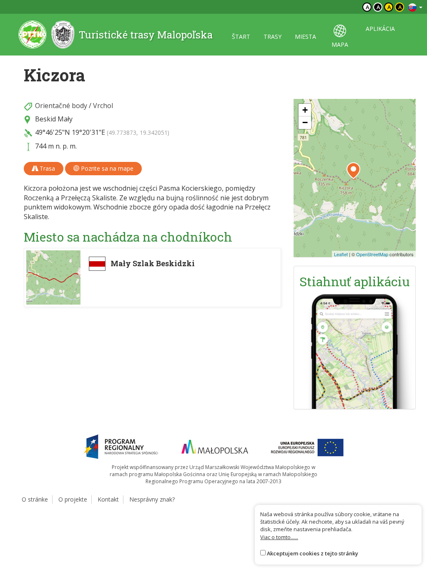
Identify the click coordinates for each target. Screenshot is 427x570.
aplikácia (380, 29)
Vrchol (103, 105)
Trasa (46, 168)
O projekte (72, 499)
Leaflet (341, 254)
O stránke (35, 499)
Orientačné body (61, 105)
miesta (305, 36)
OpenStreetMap (372, 254)
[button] (353, 170)
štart (241, 36)
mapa (340, 44)
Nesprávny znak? (152, 499)
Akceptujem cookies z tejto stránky (312, 553)
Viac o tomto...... (279, 537)
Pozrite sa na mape (106, 168)
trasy (272, 36)
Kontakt (108, 499)
